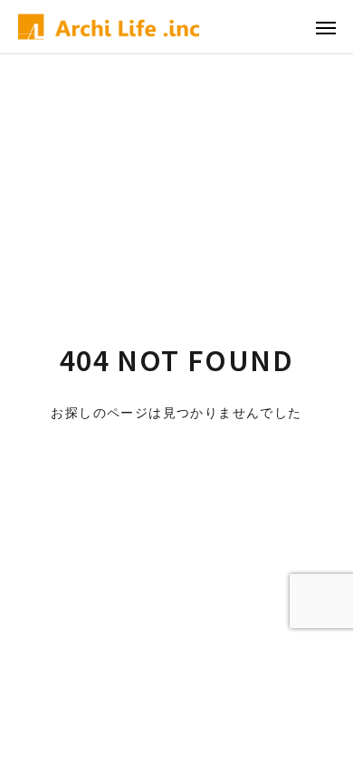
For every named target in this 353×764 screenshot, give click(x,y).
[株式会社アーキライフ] (108, 27)
